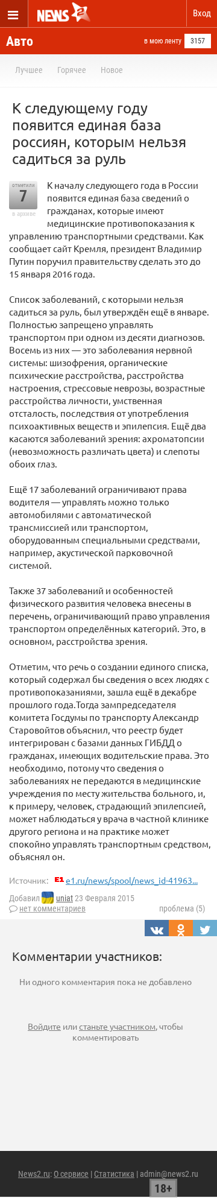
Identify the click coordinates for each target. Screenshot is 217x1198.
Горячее (71, 70)
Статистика (114, 1174)
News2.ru (34, 1174)
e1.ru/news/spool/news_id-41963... (132, 880)
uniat (64, 898)
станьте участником (117, 1026)
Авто (19, 41)
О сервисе (71, 1174)
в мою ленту (162, 41)
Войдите (44, 1026)
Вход (202, 13)
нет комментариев (52, 908)
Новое (112, 70)
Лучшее (29, 70)
